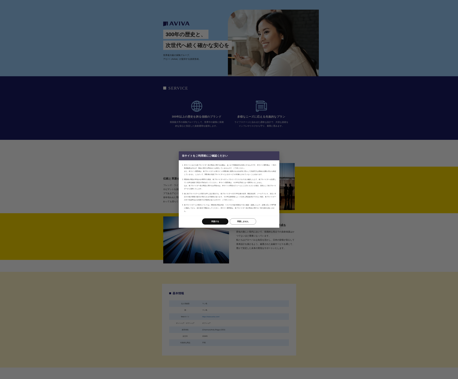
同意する (215, 221)
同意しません (243, 221)
